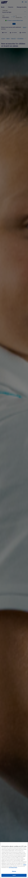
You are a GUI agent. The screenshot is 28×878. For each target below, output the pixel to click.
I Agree (14, 875)
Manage (14, 871)
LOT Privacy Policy (13, 867)
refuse (24, 864)
